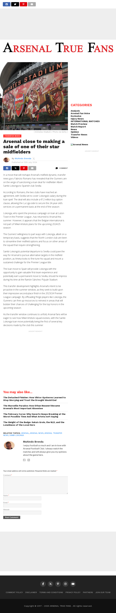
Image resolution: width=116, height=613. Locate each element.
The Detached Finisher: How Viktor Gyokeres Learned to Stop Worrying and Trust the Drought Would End (34, 398)
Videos (74, 137)
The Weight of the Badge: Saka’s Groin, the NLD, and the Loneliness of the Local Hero (33, 423)
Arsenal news (37, 433)
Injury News (77, 119)
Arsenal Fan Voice (80, 113)
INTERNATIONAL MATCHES (85, 121)
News (74, 129)
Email (6, 503)
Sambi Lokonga (16, 435)
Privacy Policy (72, 592)
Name (6, 495)
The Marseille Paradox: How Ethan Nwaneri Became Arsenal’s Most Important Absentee (31, 407)
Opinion (75, 132)
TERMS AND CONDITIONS (51, 592)
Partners (88, 592)
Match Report (78, 126)
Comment (7, 475)
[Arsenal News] (79, 144)
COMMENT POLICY (14, 592)
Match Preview (79, 124)
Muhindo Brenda (23, 158)
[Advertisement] (58, 20)
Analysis (75, 111)
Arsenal (25, 433)
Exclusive (76, 116)
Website (6, 510)
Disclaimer (31, 592)
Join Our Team (102, 592)
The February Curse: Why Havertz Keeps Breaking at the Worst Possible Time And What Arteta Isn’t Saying (34, 415)
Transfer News (79, 134)
